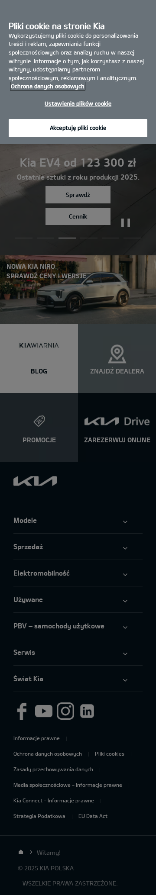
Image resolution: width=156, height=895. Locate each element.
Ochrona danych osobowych (47, 86)
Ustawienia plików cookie (78, 103)
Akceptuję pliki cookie (78, 127)
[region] (78, 72)
